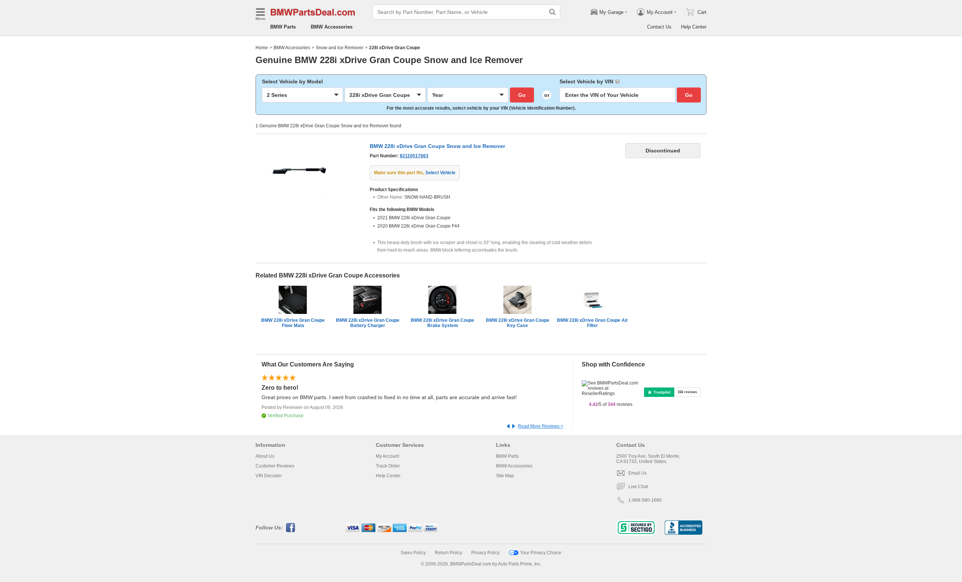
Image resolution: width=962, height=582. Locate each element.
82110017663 (414, 155)
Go (522, 95)
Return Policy (448, 552)
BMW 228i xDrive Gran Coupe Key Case (517, 323)
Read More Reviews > (540, 426)
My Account (387, 456)
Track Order (388, 466)
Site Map (505, 475)
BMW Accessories (331, 27)
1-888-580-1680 (645, 500)
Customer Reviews (275, 466)
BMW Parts (283, 27)
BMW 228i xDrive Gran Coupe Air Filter (592, 323)
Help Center (693, 27)
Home (262, 47)
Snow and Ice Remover (339, 47)
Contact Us (659, 27)
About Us (265, 456)
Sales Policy (413, 552)
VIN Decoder (269, 475)
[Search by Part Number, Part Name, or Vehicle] (552, 12)
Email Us (637, 473)
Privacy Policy (485, 552)
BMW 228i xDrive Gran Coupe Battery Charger (367, 323)
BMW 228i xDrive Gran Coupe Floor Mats (293, 323)
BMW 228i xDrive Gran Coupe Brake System (442, 323)
